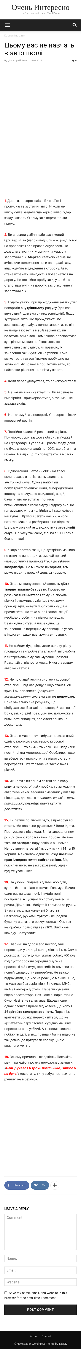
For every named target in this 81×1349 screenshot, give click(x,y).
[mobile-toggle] (7, 25)
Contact (46, 1336)
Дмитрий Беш (17, 60)
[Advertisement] (40, 157)
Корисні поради (14, 35)
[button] (75, 25)
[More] (54, 1185)
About (34, 1336)
